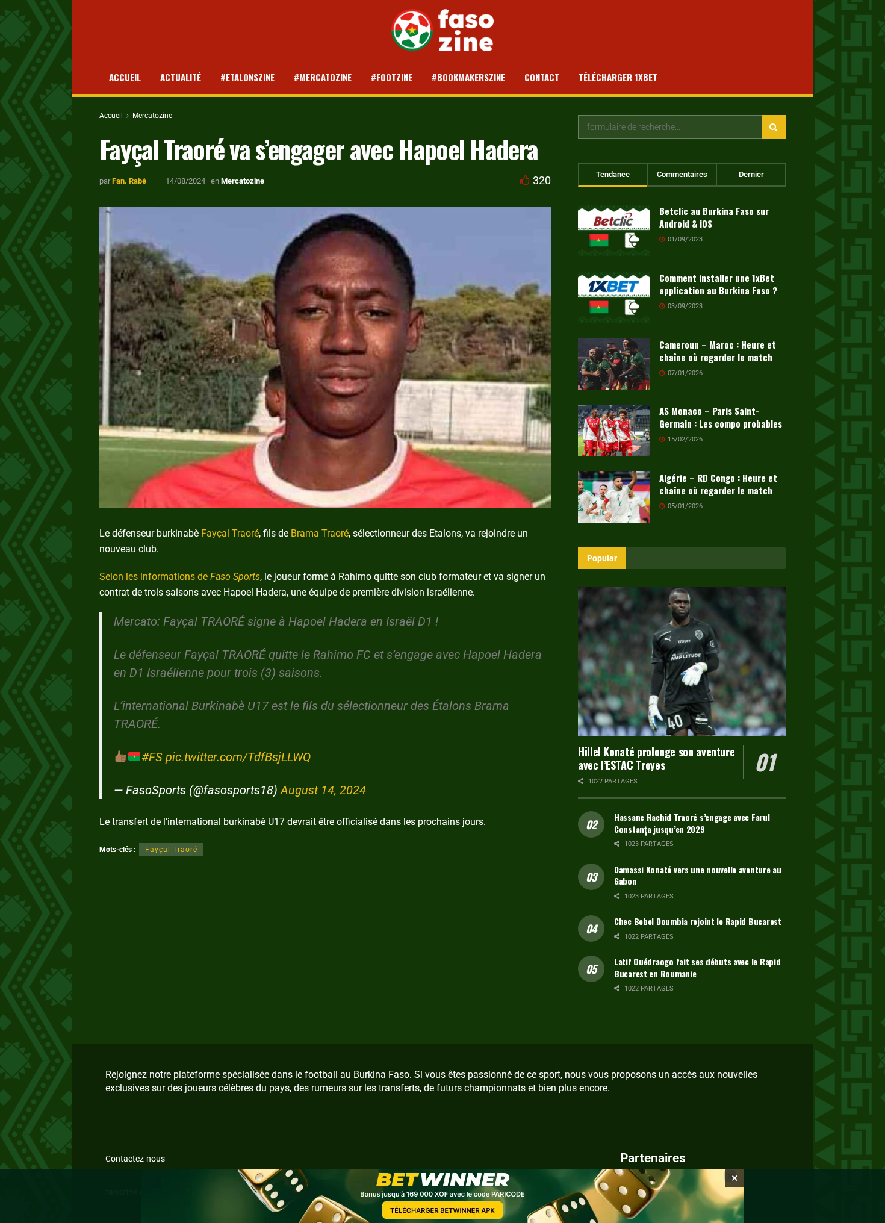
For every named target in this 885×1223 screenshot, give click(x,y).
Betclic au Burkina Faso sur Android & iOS (714, 217)
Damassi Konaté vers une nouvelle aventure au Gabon (697, 875)
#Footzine (391, 77)
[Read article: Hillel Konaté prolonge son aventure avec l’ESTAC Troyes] (682, 661)
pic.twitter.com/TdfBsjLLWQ (238, 757)
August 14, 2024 (323, 790)
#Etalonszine (247, 77)
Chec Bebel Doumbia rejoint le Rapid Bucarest (697, 921)
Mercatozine (152, 115)
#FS (152, 757)
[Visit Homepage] (442, 30)
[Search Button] (774, 127)
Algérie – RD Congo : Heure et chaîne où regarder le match (718, 484)
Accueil (125, 77)
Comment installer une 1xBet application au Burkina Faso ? (718, 284)
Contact (541, 77)
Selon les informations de (179, 576)
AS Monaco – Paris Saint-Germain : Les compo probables (720, 417)
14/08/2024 (185, 180)
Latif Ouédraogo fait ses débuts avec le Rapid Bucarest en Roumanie (697, 967)
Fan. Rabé (129, 180)
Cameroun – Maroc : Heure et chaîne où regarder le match (717, 351)
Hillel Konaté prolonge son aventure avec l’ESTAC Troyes (656, 758)
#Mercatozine (323, 77)
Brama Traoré (320, 533)
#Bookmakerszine (468, 77)
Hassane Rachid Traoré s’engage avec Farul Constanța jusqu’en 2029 (692, 823)
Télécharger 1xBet (618, 77)
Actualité (180, 77)
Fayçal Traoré (230, 533)
